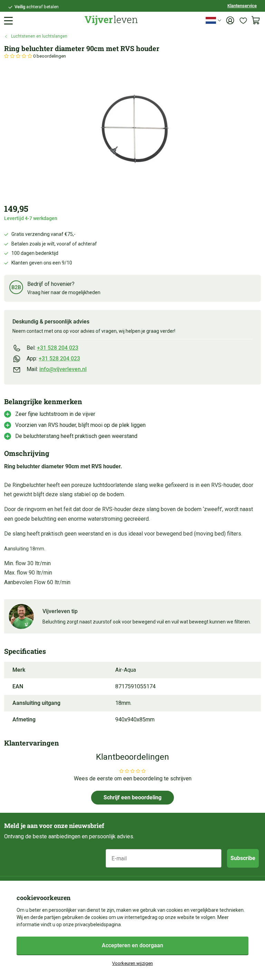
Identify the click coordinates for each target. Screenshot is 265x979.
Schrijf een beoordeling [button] (132, 797)
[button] (18, 56)
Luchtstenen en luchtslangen (39, 36)
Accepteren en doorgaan (132, 945)
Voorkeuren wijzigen (132, 963)
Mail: (57, 369)
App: (53, 358)
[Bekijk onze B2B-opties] (16, 288)
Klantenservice (242, 5)
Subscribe (242, 858)
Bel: (52, 347)
